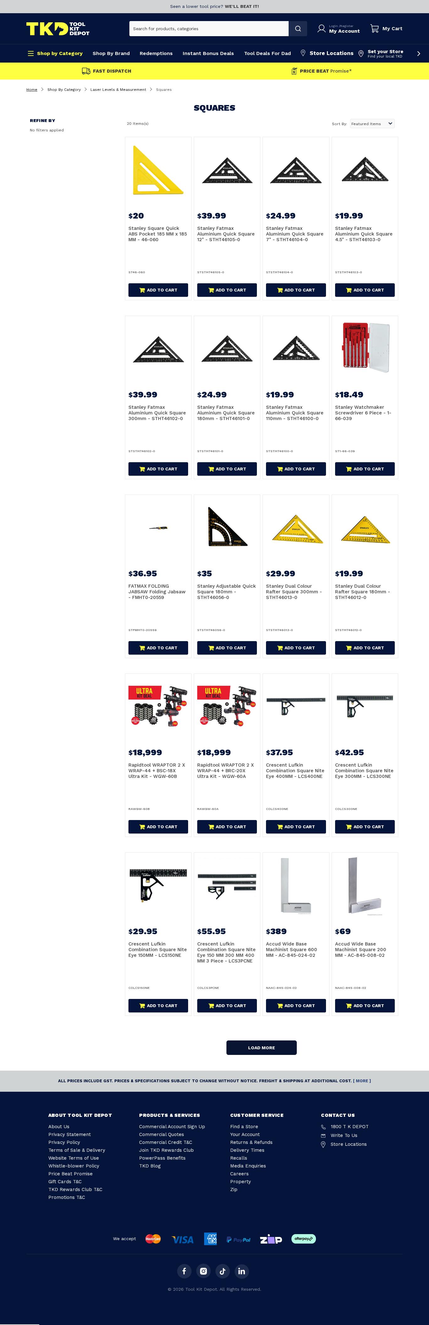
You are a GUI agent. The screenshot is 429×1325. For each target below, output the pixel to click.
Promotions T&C (66, 1197)
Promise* (326, 71)
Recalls (238, 1158)
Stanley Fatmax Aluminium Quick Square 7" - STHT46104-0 (294, 233)
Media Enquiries (248, 1166)
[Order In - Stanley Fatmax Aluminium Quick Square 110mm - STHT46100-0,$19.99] (296, 349)
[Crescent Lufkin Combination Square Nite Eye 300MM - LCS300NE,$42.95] (365, 707)
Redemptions (156, 53)
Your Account (245, 1134)
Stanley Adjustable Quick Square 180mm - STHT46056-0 (226, 591)
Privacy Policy (64, 1142)
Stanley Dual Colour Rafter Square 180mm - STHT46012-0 (362, 591)
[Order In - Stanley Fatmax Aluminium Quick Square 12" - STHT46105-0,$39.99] (227, 170)
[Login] (323, 29)
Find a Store (244, 1126)
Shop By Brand (111, 53)
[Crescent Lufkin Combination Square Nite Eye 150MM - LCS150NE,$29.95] (158, 886)
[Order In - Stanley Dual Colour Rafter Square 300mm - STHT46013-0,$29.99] (296, 528)
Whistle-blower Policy (73, 1166)
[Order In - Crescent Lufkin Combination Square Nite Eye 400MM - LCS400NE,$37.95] (296, 707)
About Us (58, 1126)
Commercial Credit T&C (165, 1142)
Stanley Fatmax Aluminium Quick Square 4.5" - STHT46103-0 (364, 233)
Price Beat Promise (70, 1174)
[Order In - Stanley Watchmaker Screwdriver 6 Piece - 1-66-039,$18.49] (365, 349)
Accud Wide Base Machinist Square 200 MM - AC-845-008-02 (360, 949)
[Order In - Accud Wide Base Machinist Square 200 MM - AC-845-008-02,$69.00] (365, 886)
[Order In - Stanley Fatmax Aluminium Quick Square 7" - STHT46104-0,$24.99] (296, 170)
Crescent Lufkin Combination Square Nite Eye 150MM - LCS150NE (157, 949)
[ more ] (362, 1080)
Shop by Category (60, 53)
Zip (233, 1189)
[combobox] (209, 28)
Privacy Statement (69, 1134)
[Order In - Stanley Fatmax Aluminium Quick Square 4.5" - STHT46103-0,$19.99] (365, 170)
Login (334, 26)
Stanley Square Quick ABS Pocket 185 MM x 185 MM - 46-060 (157, 233)
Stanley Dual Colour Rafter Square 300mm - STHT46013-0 (294, 591)
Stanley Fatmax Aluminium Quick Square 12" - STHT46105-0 (226, 233)
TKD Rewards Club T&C (75, 1189)
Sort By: (339, 124)
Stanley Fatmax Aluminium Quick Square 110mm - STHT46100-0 (294, 412)
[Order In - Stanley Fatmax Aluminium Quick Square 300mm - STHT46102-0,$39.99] (158, 349)
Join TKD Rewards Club (166, 1150)
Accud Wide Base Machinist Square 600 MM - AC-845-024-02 (291, 949)
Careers (239, 1174)
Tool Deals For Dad (267, 53)
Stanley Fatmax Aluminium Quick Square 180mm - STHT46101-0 (226, 412)
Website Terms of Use (73, 1158)
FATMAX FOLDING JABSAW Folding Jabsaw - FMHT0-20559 (157, 591)
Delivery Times (247, 1150)
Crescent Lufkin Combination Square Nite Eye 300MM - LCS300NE (364, 770)
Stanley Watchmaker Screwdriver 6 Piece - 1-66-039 (363, 412)
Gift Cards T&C (65, 1181)
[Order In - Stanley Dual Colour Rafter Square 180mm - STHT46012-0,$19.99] (365, 528)
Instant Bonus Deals (208, 53)
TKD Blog (150, 1166)
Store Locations (332, 53)
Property (240, 1181)
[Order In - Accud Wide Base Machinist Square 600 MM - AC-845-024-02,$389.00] (296, 886)
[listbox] (372, 123)
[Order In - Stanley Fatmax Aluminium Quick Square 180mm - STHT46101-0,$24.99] (227, 349)
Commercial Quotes (161, 1134)
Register (346, 26)
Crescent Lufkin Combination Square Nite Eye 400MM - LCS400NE (295, 770)
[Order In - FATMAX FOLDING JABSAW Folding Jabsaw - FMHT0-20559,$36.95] (158, 528)
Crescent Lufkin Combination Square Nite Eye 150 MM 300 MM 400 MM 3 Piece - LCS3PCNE (226, 952)
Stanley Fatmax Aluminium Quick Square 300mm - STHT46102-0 (157, 412)
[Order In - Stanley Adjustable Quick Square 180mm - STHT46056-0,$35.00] (227, 528)
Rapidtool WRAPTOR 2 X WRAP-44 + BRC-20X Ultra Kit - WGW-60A (225, 770)
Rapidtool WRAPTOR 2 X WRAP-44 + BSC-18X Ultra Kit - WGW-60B (156, 770)
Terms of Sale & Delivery (76, 1150)
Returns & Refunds (251, 1142)
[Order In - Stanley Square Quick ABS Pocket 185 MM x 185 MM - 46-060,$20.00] (158, 170)
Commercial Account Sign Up (172, 1126)
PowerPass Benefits (162, 1158)
